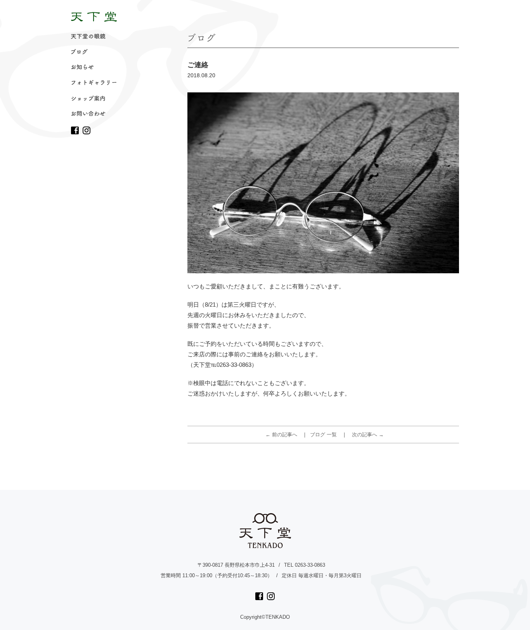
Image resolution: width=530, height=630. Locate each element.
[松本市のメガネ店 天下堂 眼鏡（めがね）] (94, 17)
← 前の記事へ (281, 434)
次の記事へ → (368, 434)
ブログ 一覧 (323, 434)
